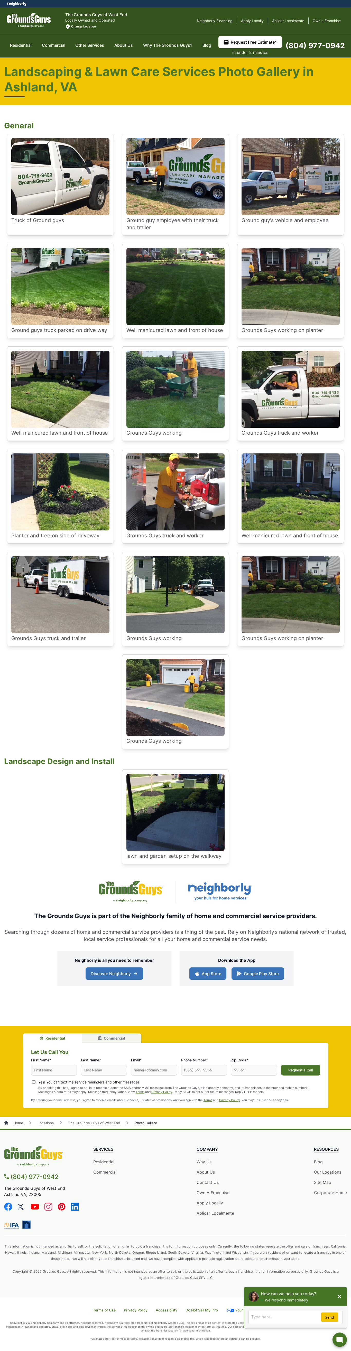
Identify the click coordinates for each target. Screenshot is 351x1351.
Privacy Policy (161, 1092)
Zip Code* (239, 1060)
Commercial (53, 45)
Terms (140, 1092)
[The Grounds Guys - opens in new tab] (131, 892)
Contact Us (208, 1182)
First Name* (41, 1060)
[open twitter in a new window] (21, 1209)
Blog (206, 45)
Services (103, 1149)
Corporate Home (330, 1192)
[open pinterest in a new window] (62, 1209)
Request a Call (300, 1070)
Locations (46, 1123)
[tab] (52, 1038)
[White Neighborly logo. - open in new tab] (17, 3)
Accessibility (166, 1310)
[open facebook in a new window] (8, 1209)
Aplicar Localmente (288, 20)
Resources (326, 1149)
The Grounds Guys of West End (94, 1123)
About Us (123, 45)
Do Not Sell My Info (202, 1310)
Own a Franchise (327, 20)
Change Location (83, 26)
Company (207, 1149)
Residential (21, 45)
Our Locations (327, 1172)
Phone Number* (194, 1060)
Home (18, 1123)
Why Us (204, 1161)
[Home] (6, 1123)
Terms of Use (104, 1310)
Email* (136, 1060)
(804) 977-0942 (315, 45)
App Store (211, 973)
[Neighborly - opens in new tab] (220, 892)
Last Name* (91, 1060)
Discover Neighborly (111, 973)
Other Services (89, 45)
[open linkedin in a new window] (75, 1209)
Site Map (322, 1182)
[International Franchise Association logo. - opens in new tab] (12, 1226)
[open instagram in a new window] (48, 1209)
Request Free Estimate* (254, 42)
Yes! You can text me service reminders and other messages (89, 1082)
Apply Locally (252, 20)
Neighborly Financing (215, 20)
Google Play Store (261, 973)
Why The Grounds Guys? (167, 45)
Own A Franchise (213, 1192)
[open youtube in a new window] (35, 1209)
